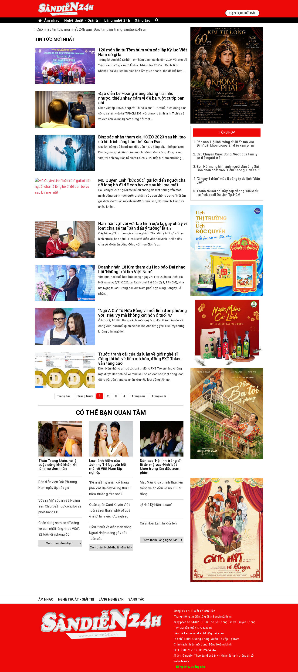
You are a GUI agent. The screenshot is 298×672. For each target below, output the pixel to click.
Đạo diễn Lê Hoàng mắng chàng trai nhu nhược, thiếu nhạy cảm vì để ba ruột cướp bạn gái (141, 98)
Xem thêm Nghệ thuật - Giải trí (110, 547)
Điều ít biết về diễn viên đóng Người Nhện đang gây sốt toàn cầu (110, 533)
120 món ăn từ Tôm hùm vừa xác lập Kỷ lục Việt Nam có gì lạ (142, 52)
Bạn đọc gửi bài (242, 13)
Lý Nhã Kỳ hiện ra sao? (156, 505)
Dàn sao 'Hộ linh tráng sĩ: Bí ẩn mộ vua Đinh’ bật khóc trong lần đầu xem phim (160, 467)
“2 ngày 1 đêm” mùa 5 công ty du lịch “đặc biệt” (228, 180)
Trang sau (138, 396)
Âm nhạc (52, 20)
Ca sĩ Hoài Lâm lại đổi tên (158, 523)
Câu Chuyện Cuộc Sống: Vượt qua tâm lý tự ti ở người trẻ (226, 156)
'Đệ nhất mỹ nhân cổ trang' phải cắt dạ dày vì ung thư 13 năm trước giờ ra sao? (110, 488)
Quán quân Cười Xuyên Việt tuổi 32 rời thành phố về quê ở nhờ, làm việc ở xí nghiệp (109, 510)
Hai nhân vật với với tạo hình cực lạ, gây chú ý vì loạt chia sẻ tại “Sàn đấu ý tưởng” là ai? (142, 226)
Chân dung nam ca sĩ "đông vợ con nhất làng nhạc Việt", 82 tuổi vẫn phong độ (59, 528)
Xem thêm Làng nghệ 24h (160, 540)
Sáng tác (142, 20)
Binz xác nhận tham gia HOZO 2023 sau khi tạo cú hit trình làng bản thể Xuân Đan (142, 139)
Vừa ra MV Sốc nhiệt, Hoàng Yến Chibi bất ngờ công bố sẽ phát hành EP (59, 506)
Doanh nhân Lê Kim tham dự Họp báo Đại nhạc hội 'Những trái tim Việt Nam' (141, 269)
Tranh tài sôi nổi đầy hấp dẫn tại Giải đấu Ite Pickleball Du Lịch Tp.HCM (227, 192)
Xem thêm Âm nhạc (59, 543)
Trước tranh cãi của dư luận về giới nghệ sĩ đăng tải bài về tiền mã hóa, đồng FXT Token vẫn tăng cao (140, 359)
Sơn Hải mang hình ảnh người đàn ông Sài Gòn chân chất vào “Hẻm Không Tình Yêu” (228, 168)
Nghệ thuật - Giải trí (82, 20)
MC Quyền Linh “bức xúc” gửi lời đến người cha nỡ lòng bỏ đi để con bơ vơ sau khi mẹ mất (142, 182)
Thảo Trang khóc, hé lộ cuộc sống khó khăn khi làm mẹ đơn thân (57, 465)
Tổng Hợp (227, 132)
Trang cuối (159, 396)
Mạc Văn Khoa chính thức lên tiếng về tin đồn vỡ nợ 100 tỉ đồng (161, 488)
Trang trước (85, 396)
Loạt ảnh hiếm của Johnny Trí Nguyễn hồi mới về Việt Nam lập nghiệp (107, 467)
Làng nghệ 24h (117, 20)
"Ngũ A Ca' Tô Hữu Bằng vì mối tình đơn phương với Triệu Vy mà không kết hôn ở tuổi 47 (142, 313)
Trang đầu (64, 396)
